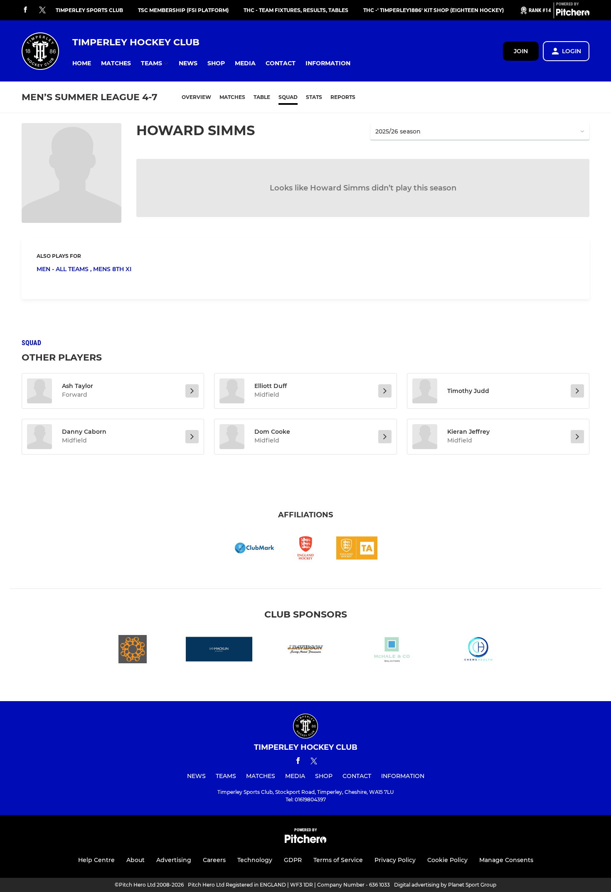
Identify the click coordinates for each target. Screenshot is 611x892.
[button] (81, 63)
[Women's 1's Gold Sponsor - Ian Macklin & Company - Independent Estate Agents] (219, 650)
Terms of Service (338, 860)
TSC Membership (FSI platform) (183, 10)
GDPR (293, 860)
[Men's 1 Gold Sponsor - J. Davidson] (305, 650)
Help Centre (96, 860)
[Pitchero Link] (572, 14)
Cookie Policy (447, 860)
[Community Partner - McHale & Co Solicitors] (392, 650)
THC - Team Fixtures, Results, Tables (296, 10)
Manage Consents (506, 860)
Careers (214, 860)
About (135, 860)
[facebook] (25, 10)
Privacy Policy (395, 860)
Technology (254, 860)
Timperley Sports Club (89, 10)
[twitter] (42, 10)
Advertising (173, 860)
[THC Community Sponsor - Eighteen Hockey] (132, 650)
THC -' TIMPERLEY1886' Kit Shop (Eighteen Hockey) (433, 10)
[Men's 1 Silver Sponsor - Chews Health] (478, 650)
